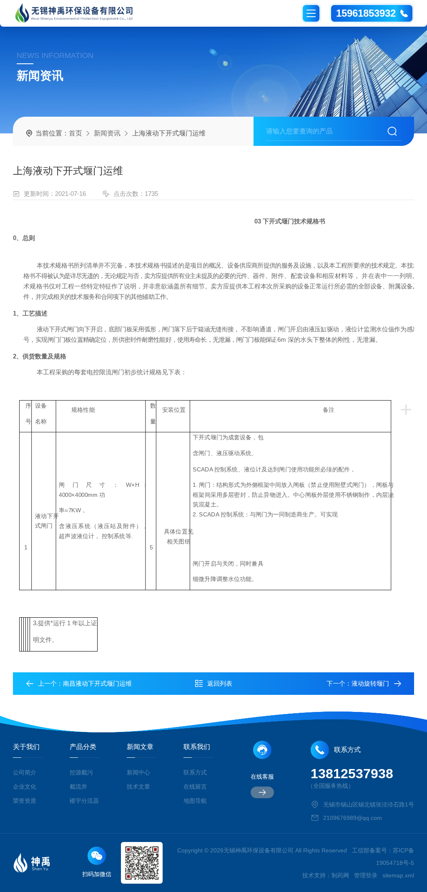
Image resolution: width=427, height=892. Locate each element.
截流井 (78, 786)
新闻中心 (138, 772)
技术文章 (138, 786)
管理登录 (365, 875)
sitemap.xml (398, 875)
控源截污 (81, 772)
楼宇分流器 (84, 800)
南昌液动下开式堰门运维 (97, 683)
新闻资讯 (107, 133)
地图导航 (195, 800)
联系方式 (195, 772)
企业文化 (24, 786)
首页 (75, 133)
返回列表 (219, 683)
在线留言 (195, 786)
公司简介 (24, 772)
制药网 (340, 875)
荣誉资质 (24, 800)
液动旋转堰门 (370, 683)
